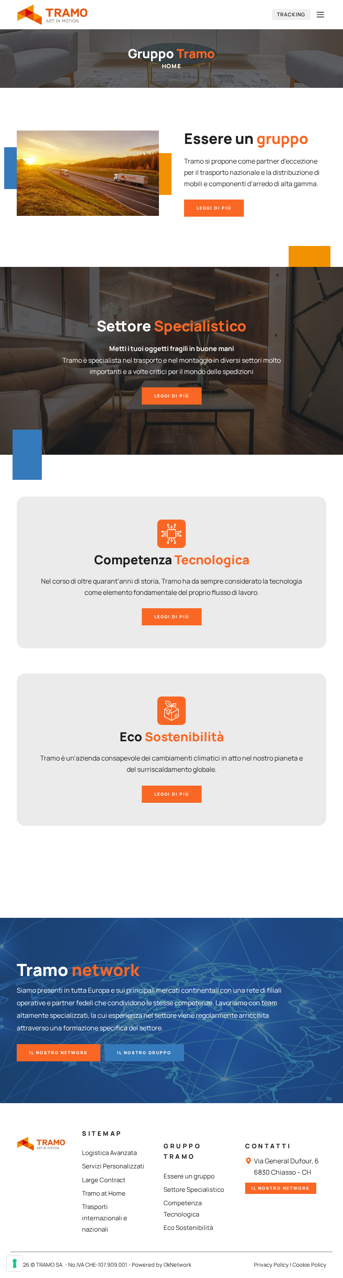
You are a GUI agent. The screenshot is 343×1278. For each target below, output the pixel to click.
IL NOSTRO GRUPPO (144, 1052)
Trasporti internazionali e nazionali (104, 1218)
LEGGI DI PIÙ (214, 208)
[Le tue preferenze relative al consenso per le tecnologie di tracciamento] (15, 1263)
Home (172, 66)
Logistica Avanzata (109, 1152)
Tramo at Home (103, 1193)
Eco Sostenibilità (188, 1227)
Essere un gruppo (189, 1176)
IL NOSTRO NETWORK (58, 1052)
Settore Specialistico (194, 1189)
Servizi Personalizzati (113, 1166)
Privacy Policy (271, 1264)
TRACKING (291, 14)
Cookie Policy (309, 1264)
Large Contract (103, 1180)
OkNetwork (177, 1264)
